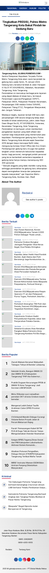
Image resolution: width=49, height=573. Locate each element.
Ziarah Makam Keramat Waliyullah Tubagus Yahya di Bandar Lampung (28, 363)
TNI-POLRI (13, 14)
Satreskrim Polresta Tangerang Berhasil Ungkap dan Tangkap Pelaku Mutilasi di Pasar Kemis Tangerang (27, 497)
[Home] (3, 8)
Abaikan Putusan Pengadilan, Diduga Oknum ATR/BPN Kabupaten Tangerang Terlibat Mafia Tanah (28, 454)
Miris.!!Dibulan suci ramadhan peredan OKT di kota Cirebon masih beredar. (28, 397)
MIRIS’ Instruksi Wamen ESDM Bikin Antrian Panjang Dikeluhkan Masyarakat (27, 465)
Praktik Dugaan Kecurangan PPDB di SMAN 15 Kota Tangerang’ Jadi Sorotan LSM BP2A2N (28, 385)
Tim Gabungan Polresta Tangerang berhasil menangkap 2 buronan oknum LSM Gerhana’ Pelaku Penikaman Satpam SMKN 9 (27, 485)
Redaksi (15, 33)
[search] (3, 3)
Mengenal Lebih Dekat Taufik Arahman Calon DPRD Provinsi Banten (25, 408)
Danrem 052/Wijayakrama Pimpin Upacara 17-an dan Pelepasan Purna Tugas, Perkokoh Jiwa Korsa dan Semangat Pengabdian (30, 294)
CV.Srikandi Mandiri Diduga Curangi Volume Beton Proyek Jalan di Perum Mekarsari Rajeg (28, 419)
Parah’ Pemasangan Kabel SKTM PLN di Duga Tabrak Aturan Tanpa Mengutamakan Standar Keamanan (27, 431)
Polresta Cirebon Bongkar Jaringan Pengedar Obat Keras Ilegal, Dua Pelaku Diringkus (28, 244)
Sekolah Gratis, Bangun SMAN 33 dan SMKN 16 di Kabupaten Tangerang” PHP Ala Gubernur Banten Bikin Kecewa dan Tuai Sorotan (26, 374)
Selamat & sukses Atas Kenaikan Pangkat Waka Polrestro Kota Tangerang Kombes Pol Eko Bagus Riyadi (30, 331)
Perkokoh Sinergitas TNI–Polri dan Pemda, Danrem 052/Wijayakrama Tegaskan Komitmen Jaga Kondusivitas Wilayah (30, 306)
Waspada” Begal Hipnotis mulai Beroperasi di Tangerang (23, 507)
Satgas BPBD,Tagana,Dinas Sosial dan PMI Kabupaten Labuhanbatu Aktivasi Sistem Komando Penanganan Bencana (27, 442)
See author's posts (34, 199)
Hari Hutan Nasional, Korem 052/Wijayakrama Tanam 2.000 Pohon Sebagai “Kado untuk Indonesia (29, 232)
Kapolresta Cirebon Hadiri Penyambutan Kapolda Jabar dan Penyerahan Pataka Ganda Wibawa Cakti (29, 318)
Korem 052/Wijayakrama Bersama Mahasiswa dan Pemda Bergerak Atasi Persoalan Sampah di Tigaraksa (30, 269)
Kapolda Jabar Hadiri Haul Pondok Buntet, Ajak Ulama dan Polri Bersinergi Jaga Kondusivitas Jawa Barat (30, 257)
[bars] (45, 3)
